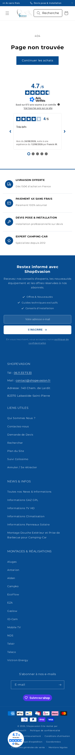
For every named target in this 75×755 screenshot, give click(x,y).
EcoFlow (13, 594)
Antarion (13, 570)
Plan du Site (15, 451)
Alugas (12, 561)
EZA (10, 602)
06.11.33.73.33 (23, 373)
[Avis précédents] (10, 131)
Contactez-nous (18, 426)
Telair (11, 643)
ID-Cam (12, 619)
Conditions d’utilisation (57, 736)
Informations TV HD (21, 508)
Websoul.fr (20, 730)
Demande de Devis (20, 434)
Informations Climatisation (26, 516)
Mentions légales (58, 747)
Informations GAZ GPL (22, 500)
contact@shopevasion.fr (33, 380)
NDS (10, 635)
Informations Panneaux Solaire (28, 524)
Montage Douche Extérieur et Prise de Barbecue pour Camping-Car (33, 535)
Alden (11, 578)
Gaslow (12, 611)
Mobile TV (14, 627)
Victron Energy (17, 660)
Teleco (11, 652)
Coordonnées (53, 741)
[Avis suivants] (64, 131)
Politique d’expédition (30, 741)
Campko (13, 586)
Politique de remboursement (25, 736)
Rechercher (15, 442)
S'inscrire (35, 329)
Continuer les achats (37, 60)
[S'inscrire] (60, 685)
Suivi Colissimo (17, 459)
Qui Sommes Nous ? (21, 418)
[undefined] (58, 104)
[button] (7, 13)
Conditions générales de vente (28, 747)
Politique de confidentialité (45, 730)
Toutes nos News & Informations (29, 491)
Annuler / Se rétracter (22, 467)
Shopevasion (33, 726)
